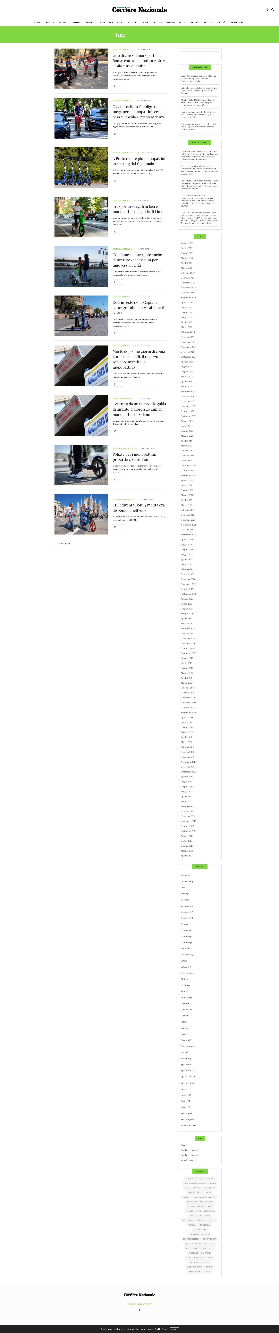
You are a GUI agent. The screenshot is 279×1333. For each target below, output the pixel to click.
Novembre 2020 (188, 584)
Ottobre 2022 (187, 470)
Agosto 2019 (187, 658)
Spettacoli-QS (188, 1083)
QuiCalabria (186, 1003)
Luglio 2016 (186, 841)
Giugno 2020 (187, 608)
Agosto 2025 (187, 302)
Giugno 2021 (187, 549)
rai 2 (188, 1248)
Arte (145, 22)
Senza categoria (188, 1046)
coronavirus (194, 1192)
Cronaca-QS (187, 918)
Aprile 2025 (186, 322)
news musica (204, 1225)
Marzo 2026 (186, 268)
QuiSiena (185, 1015)
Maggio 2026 (187, 258)
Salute (183, 22)
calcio (199, 1179)
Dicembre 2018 (188, 697)
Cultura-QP (186, 936)
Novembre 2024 (188, 347)
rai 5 (211, 1248)
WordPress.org (188, 1160)
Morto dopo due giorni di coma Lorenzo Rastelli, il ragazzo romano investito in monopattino (139, 359)
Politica (91, 22)
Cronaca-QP (187, 912)
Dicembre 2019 (188, 638)
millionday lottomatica (194, 1220)
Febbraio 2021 (187, 569)
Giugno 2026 (187, 253)
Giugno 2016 (187, 846)
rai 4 (204, 1248)
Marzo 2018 (186, 742)
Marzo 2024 (186, 386)
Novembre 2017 (188, 762)
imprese (189, 1211)
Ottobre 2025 (187, 292)
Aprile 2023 (186, 440)
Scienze (195, 22)
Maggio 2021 (187, 554)
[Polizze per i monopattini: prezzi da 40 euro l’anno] (81, 465)
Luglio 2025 (186, 307)
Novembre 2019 (188, 643)
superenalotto (194, 1267)
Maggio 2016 (187, 850)
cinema (212, 1183)
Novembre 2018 (188, 702)
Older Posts (64, 544)
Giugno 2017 (187, 786)
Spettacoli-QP (188, 1076)
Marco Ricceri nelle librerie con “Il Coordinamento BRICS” (198, 203)
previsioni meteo (191, 1239)
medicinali (209, 1211)
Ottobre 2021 (187, 529)
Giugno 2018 (187, 727)
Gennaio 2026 (187, 277)
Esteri (62, 22)
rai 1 (212, 1244)
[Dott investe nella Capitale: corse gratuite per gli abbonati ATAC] (81, 316)
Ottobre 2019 (187, 648)
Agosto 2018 (187, 717)
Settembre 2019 (188, 653)
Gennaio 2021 (187, 574)
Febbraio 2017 (187, 806)
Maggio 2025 (187, 317)
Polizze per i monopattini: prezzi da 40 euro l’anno (134, 457)
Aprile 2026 (186, 263)
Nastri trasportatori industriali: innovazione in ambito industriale (197, 167)
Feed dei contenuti (190, 1150)
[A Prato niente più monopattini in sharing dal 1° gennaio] (81, 167)
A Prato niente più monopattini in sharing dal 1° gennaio (139, 161)
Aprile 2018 (186, 737)
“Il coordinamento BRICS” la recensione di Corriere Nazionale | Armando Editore (197, 198)
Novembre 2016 (188, 821)
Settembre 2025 (188, 297)
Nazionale (127, 50)
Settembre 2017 (188, 771)
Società (221, 22)
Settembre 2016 (188, 831)
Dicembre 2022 (188, 460)
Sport (120, 22)
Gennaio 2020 (187, 633)
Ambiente (133, 22)
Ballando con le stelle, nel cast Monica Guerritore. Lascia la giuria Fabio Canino (199, 90)
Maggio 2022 (187, 495)
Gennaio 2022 (187, 515)
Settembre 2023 (188, 416)
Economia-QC (187, 954)
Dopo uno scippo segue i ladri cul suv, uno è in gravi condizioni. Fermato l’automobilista (199, 127)
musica (192, 1225)
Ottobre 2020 (187, 589)
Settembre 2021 (188, 534)
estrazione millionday (206, 1197)
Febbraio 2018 (188, 747)
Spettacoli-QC (188, 1070)
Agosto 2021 (187, 539)
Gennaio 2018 (187, 752)
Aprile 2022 (186, 500)
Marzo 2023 (186, 445)
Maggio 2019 (187, 673)
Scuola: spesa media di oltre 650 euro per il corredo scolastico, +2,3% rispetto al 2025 (199, 115)
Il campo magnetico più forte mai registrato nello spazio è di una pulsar (199, 157)
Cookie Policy (160, 1329)
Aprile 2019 (186, 678)
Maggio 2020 (187, 613)
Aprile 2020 (186, 618)
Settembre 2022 (188, 475)
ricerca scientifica (195, 1258)
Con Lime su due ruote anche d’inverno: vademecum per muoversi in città (137, 260)
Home (37, 22)
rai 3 (196, 1248)
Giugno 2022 (187, 490)
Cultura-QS (186, 942)
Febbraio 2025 (188, 332)
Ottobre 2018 (187, 707)
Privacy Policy (145, 1304)
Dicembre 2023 (188, 401)
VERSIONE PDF (188, 1125)
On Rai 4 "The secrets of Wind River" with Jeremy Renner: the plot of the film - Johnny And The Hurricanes (199, 215)
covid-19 (207, 1192)
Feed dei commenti (190, 1155)
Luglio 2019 (186, 663)
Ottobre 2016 (187, 826)
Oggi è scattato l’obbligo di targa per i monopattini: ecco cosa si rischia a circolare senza (139, 112)
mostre (213, 1220)
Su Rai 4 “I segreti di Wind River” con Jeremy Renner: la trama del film (199, 221)
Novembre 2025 (188, 287)
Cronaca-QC (187, 906)
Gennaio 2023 (187, 455)
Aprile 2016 (186, 855)
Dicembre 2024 (188, 342)
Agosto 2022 (187, 480)
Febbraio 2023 (188, 450)
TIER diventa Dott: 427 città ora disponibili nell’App (139, 507)
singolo (205, 1262)
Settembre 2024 (188, 357)
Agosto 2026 (187, 243)
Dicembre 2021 (188, 520)
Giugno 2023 (187, 431)
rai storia (206, 1253)
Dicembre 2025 (188, 282)
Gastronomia (187, 973)
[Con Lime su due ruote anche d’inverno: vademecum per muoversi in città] (81, 266)
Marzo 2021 (186, 564)
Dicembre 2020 (188, 579)
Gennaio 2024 (187, 396)
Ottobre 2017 (187, 767)
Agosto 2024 (187, 361)
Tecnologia (236, 22)
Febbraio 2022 (188, 510)
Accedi (184, 1145)
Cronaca (49, 22)
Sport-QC (186, 1095)
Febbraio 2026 (188, 273)
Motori (170, 22)
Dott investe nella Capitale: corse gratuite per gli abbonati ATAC (138, 307)
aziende (189, 1179)
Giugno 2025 (187, 312)
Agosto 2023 (187, 421)
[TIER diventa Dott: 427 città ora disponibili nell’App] (81, 514)
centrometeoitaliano (194, 1183)
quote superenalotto (196, 1244)
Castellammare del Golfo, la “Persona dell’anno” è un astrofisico (199, 152)
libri (198, 1211)
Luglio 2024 (186, 366)
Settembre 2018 (188, 712)
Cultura (157, 22)
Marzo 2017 (186, 801)
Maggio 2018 (187, 732)
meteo (193, 1216)
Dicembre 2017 (188, 757)
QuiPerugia (186, 1009)
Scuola (208, 22)
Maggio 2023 (187, 436)
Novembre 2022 (188, 465)
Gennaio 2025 (187, 337)
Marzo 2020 (187, 623)
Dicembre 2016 (188, 816)
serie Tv (194, 1262)
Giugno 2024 (187, 371)
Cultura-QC (186, 930)
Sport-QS (185, 1107)
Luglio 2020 (186, 604)
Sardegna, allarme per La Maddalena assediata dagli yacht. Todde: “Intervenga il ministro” (198, 78)
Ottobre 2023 (187, 411)
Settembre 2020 (188, 594)
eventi (190, 1206)
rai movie (193, 1253)
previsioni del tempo (200, 1234)
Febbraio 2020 (188, 628)
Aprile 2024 (186, 381)
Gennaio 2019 (187, 692)
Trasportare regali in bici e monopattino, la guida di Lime (138, 209)
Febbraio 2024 (188, 391)
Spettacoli (106, 22)
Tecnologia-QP (188, 1119)
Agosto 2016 (187, 836)
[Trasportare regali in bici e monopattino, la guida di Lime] (81, 217)
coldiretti (209, 1188)
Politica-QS (186, 997)
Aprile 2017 (186, 796)
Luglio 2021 (186, 544)
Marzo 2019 (186, 683)
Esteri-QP (186, 967)
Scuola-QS (186, 1040)
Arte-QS (185, 893)
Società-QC (186, 1058)
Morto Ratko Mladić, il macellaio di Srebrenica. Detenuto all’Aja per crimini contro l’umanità (197, 102)
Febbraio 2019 (188, 687)
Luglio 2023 (186, 426)
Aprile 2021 (186, 559)
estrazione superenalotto (200, 1202)
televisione (194, 1272)
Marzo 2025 (186, 327)
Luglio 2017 (186, 781)
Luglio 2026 (186, 248)
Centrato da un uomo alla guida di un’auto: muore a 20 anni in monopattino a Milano (139, 409)
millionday (204, 1216)
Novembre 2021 (188, 524)
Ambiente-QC (187, 881)
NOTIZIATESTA (200, 1230)
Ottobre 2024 (187, 352)
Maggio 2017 (187, 791)
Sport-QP (186, 1101)
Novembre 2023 (188, 406)
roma (210, 1258)
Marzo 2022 (186, 505)
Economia (76, 22)
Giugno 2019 (187, 668)
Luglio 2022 (186, 485)
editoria (187, 1197)
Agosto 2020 (187, 599)
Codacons (196, 1188)
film (210, 1206)
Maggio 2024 (187, 376)
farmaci (201, 1206)
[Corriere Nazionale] (139, 9)
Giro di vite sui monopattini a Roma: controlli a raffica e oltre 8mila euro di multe (139, 60)
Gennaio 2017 (187, 811)
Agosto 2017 (187, 776)
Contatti (131, 1304)
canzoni (210, 1179)
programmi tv (209, 1239)
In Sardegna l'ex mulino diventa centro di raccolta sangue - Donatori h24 (199, 182)
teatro (208, 1267)
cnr (186, 1188)
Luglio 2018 (186, 722)
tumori (207, 1272)
